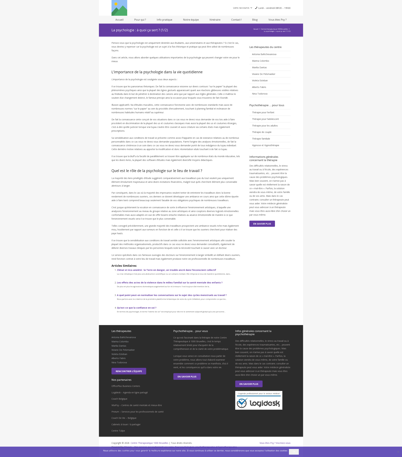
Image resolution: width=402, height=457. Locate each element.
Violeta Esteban (260, 80)
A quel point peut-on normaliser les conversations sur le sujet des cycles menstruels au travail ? (172, 295)
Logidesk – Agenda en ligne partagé (129, 392)
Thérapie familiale (261, 138)
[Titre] (119, 8)
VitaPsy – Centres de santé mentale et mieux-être (136, 405)
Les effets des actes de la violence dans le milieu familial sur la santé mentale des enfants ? (170, 282)
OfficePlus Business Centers (125, 386)
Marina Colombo (260, 60)
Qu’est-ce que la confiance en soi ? (136, 307)
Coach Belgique (119, 398)
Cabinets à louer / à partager (126, 424)
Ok (294, 451)
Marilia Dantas (259, 67)
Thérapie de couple (262, 132)
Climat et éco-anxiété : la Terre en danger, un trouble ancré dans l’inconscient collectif (166, 269)
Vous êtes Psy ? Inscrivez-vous (275, 442)
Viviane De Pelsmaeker (263, 73)
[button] (242, 8)
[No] (398, 451)
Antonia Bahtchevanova (264, 54)
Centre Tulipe (118, 430)
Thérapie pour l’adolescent (265, 118)
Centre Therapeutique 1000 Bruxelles (149, 442)
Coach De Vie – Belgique (123, 417)
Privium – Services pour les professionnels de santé (137, 411)
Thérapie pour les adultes (265, 125)
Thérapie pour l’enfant (263, 112)
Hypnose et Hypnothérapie (265, 145)
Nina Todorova (259, 93)
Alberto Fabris (259, 87)
